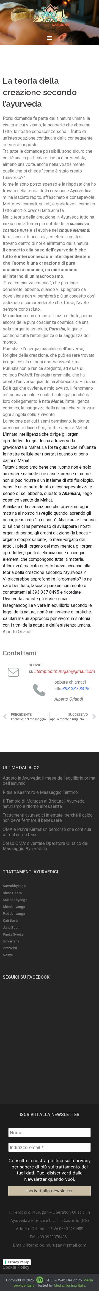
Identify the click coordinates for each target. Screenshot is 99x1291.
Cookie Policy (16, 1267)
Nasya (8, 955)
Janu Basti (11, 927)
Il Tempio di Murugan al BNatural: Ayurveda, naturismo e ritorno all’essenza (44, 804)
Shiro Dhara (12, 893)
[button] (49, 37)
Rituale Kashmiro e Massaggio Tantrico (40, 792)
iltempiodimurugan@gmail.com (56, 1245)
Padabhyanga (14, 913)
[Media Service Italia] (40, 1280)
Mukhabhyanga (15, 900)
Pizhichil (10, 948)
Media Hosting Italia (70, 1285)
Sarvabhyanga (14, 886)
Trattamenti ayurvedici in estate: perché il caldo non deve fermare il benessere (48, 817)
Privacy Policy (18, 1262)
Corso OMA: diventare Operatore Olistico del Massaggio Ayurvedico (45, 846)
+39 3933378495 (52, 1236)
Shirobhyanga (14, 907)
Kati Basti (10, 920)
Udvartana (11, 941)
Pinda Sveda (13, 934)
